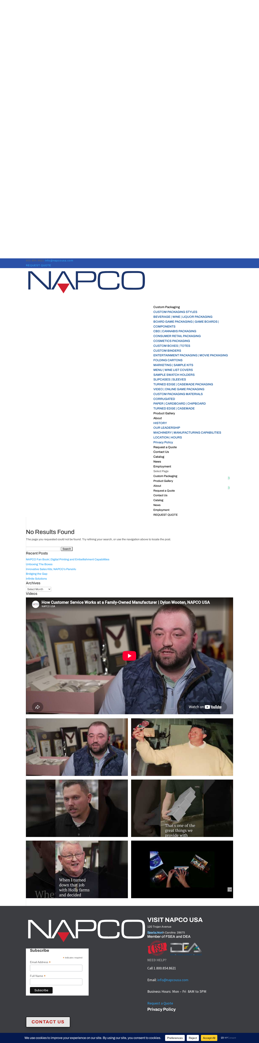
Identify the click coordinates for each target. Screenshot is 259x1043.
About (157, 485)
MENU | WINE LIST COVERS (173, 370)
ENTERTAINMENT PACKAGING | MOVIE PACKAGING (190, 355)
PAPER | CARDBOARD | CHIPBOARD (179, 403)
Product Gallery (164, 413)
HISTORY (160, 423)
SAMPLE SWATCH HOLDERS (174, 374)
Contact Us (160, 495)
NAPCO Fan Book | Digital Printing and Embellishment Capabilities (67, 559)
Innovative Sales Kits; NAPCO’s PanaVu (51, 569)
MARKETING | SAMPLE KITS (173, 365)
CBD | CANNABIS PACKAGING (174, 331)
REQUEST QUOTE (38, 265)
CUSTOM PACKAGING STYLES (175, 312)
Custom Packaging (165, 476)
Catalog (158, 500)
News (156, 505)
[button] (77, 749)
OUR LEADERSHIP (166, 427)
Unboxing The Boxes (39, 564)
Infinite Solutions (36, 578)
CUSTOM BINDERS (167, 350)
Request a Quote (164, 490)
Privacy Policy (163, 442)
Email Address (40, 962)
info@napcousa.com (172, 979)
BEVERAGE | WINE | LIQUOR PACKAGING (182, 316)
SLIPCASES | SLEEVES (169, 379)
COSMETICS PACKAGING (171, 341)
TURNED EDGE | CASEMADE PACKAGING (183, 384)
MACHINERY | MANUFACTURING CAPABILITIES (187, 432)
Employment (161, 509)
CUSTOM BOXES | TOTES (171, 345)
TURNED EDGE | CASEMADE (174, 408)
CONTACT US (48, 1021)
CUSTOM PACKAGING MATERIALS (178, 394)
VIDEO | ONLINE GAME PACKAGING (178, 389)
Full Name (38, 976)
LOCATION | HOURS (167, 437)
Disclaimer (155, 932)
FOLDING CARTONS (168, 360)
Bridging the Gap (36, 573)
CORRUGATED (164, 399)
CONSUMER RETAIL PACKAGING (177, 336)
